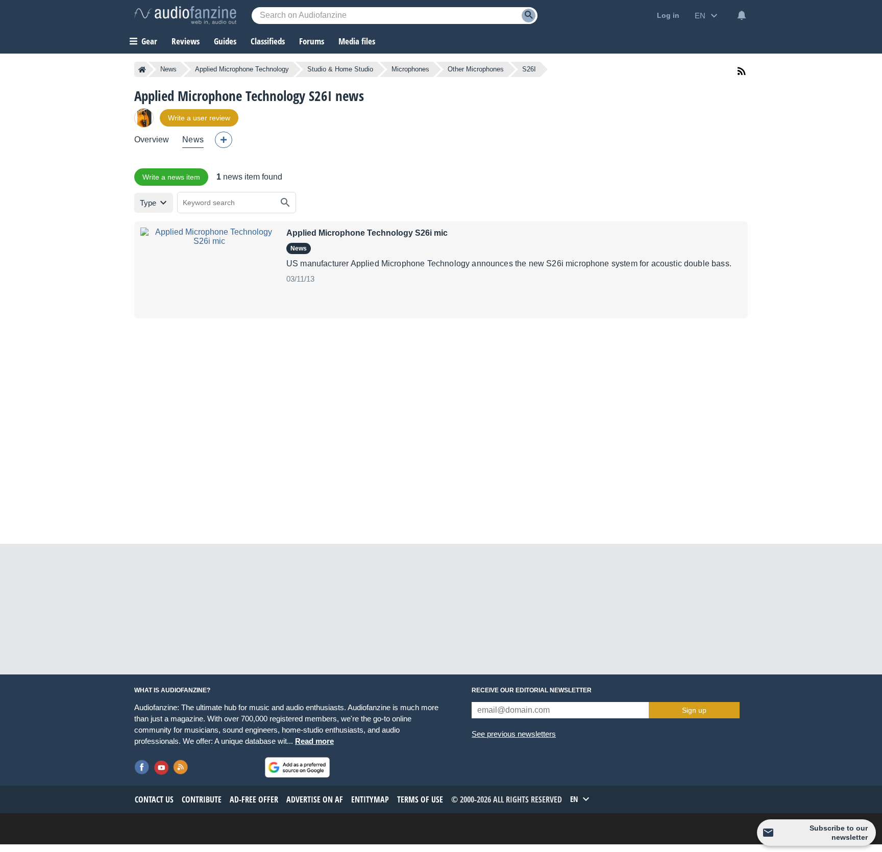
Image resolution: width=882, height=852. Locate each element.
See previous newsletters (514, 734)
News (168, 69)
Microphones (410, 69)
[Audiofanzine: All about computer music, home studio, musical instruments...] (185, 15)
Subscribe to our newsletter (839, 832)
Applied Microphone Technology (242, 69)
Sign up (694, 710)
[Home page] (142, 69)
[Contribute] (223, 140)
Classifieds (268, 41)
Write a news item (171, 177)
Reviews (186, 41)
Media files (356, 41)
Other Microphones (476, 69)
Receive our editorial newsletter (532, 690)
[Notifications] (742, 15)
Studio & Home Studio (340, 69)
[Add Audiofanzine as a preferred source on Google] (297, 767)
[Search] (528, 15)
